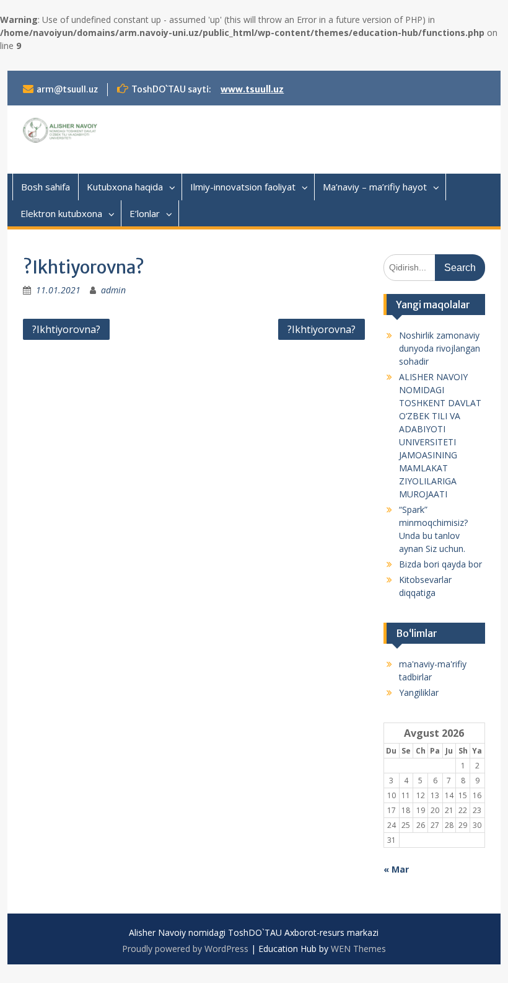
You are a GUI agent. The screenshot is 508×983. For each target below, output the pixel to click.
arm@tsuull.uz (67, 89)
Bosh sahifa (45, 186)
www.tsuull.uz (252, 89)
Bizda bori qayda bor (440, 564)
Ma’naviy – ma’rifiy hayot (375, 186)
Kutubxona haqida (125, 186)
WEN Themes (358, 948)
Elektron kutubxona (61, 213)
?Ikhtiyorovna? (66, 329)
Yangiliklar (419, 692)
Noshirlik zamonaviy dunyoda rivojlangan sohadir (439, 348)
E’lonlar (144, 213)
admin (113, 290)
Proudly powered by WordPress (185, 948)
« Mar (396, 869)
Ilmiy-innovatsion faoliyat (243, 186)
